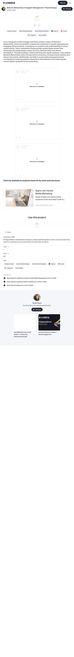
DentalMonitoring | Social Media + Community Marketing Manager (22, 334)
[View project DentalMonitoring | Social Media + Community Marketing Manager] (25, 322)
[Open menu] (70, 3)
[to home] (9, 3)
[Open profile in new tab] (3, 8)
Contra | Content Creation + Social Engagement (47, 333)
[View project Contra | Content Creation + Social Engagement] (49, 322)
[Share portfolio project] (39, 25)
